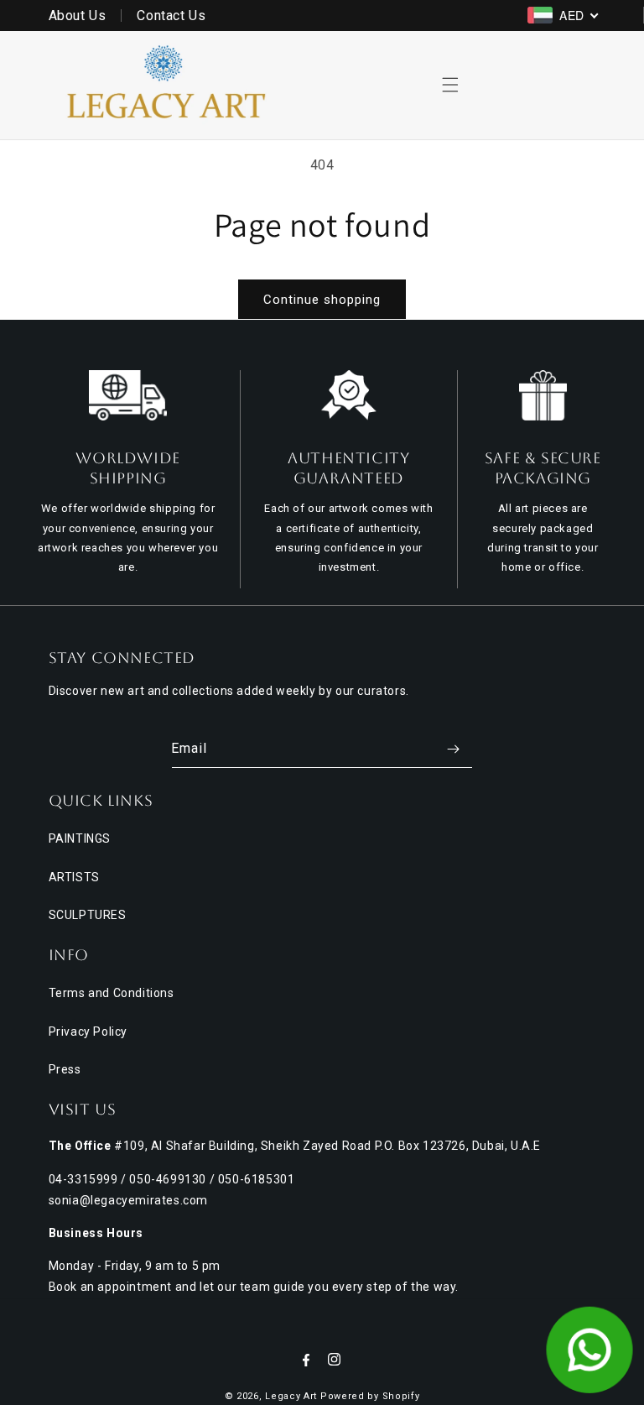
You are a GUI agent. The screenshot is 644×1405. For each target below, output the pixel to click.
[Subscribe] (453, 749)
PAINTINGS (80, 838)
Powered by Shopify (370, 1396)
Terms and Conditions (111, 993)
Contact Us (171, 16)
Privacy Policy (88, 1031)
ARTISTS (74, 877)
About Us (77, 16)
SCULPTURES (88, 915)
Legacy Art (291, 1396)
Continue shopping (322, 299)
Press (65, 1069)
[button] (450, 84)
